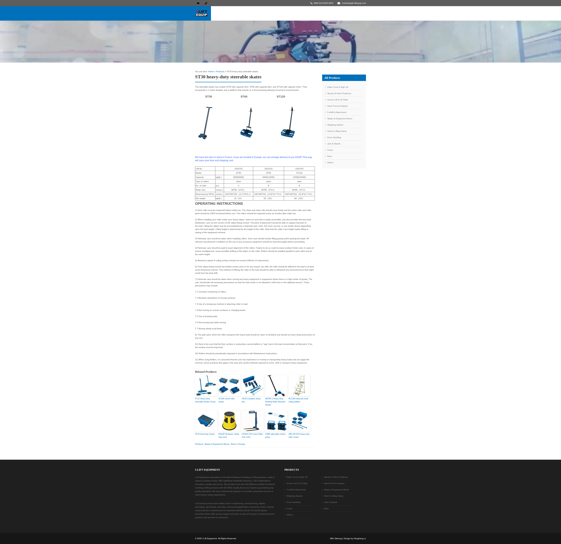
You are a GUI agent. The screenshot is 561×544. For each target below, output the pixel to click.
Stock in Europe (238, 444)
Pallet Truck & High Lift (337, 87)
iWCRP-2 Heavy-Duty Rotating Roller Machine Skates (275, 402)
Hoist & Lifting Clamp (337, 131)
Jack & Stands (333, 144)
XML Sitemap (336, 538)
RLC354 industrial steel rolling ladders (298, 400)
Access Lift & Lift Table (337, 100)
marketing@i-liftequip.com (354, 3)
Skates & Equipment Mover (216, 444)
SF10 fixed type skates (205, 434)
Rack (329, 156)
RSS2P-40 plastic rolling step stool (228, 435)
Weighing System (335, 125)
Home (211, 71)
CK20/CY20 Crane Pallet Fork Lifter (252, 435)
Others (330, 162)
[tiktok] (206, 3)
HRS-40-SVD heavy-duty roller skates (299, 435)
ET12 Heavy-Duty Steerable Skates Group (205, 400)
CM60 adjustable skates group (275, 435)
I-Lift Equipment (209, 538)
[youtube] (198, 3)
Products (220, 71)
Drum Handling (334, 137)
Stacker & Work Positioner (339, 93)
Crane (330, 150)
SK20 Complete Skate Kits (251, 400)
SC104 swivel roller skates (226, 400)
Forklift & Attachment (336, 112)
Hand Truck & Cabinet (337, 106)
